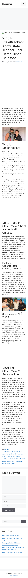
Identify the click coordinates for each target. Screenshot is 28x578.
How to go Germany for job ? (11, 535)
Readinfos (7, 4)
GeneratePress (14, 575)
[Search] (23, 521)
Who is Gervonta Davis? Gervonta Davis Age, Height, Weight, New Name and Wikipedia (13, 461)
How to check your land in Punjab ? (13, 552)
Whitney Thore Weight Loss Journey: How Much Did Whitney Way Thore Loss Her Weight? (12, 454)
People (6, 449)
